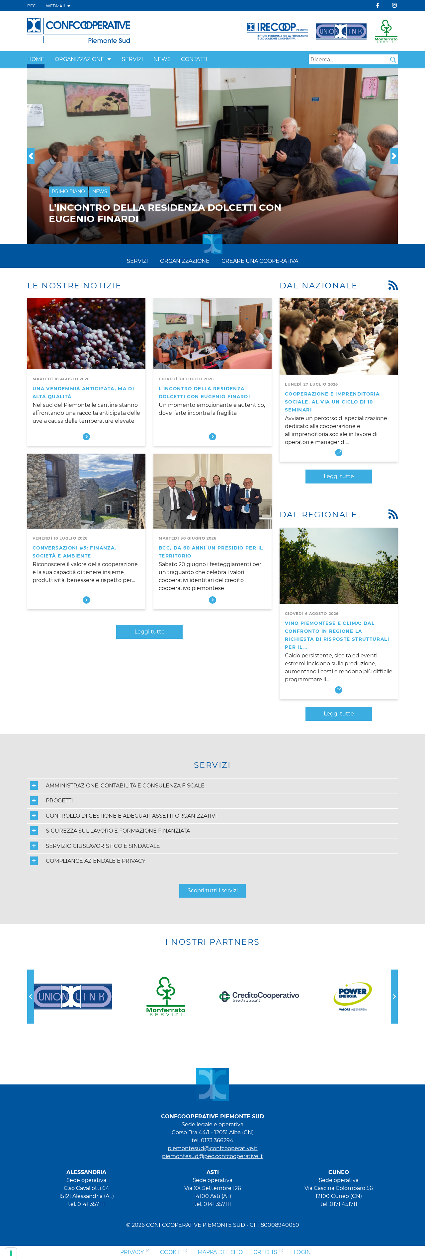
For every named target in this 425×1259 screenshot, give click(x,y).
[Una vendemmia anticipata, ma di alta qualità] (86, 336)
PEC (31, 5)
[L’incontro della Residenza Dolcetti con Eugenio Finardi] (212, 336)
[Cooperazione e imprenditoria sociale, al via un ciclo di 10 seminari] (339, 336)
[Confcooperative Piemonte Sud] (78, 31)
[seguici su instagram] (394, 5)
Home (35, 59)
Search (393, 59)
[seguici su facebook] (378, 5)
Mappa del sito (220, 1252)
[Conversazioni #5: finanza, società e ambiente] (86, 491)
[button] (109, 59)
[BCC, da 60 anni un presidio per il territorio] (212, 491)
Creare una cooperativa (259, 261)
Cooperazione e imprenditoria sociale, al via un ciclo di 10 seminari (332, 401)
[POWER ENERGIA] (259, 996)
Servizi (132, 59)
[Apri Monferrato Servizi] (386, 31)
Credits (265, 1252)
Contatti (194, 59)
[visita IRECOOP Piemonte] (277, 31)
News (162, 59)
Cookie (171, 1252)
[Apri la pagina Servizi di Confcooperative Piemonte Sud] (341, 31)
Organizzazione (79, 59)
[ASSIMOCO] (352, 996)
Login (302, 1252)
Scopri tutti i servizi (213, 890)
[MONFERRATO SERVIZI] (72, 996)
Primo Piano (68, 203)
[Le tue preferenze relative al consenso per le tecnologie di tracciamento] (11, 1253)
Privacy (132, 1252)
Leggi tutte (149, 632)
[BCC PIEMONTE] (166, 996)
